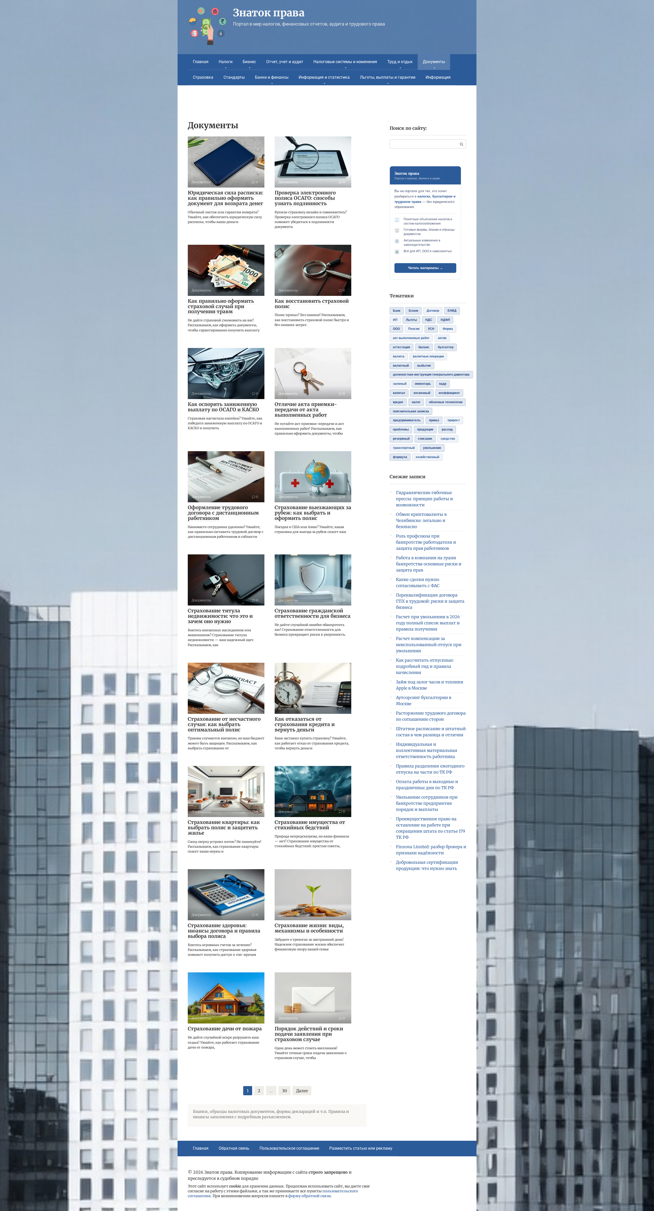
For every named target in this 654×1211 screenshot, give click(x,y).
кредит (398, 402)
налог (416, 402)
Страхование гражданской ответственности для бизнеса (313, 613)
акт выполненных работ (411, 338)
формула (400, 457)
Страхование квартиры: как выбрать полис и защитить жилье (224, 827)
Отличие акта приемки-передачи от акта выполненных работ (306, 409)
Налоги (225, 61)
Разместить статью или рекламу (360, 1148)
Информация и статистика (324, 77)
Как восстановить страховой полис (312, 303)
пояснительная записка (411, 411)
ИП (395, 320)
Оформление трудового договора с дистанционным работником (223, 512)
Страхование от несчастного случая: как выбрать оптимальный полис (224, 724)
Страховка (203, 77)
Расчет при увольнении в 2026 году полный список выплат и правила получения (428, 623)
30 (284, 1090)
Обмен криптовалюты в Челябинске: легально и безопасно (421, 520)
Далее (302, 1090)
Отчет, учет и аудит (284, 61)
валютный (401, 365)
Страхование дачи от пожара (225, 1029)
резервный (401, 438)
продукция (425, 429)
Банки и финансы (271, 77)
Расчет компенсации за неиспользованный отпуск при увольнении (428, 644)
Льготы (411, 320)
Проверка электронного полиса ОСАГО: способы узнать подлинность (305, 198)
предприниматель (407, 420)
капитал (399, 393)
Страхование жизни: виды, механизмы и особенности (309, 928)
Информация (438, 77)
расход (447, 429)
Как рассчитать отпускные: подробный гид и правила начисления (425, 666)
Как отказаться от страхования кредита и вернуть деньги (305, 724)
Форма (448, 329)
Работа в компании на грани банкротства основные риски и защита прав (428, 564)
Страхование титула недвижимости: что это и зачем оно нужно (220, 616)
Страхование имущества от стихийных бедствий (310, 825)
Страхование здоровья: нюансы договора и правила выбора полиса (224, 930)
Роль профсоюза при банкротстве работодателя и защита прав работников (426, 542)
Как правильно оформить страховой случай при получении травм (221, 306)
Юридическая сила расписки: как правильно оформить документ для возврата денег (225, 198)
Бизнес (249, 61)
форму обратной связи (309, 1196)
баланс (423, 347)
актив (442, 338)
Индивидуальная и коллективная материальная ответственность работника (426, 750)
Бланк (413, 310)
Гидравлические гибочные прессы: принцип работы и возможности (424, 498)
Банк (396, 310)
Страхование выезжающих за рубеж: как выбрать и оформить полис (313, 512)
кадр (442, 384)
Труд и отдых (400, 61)
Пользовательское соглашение (289, 1148)
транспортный (404, 448)
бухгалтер (445, 347)
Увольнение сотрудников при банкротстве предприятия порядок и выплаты (427, 803)
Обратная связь (234, 1148)
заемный (399, 384)
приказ (434, 420)
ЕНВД (452, 310)
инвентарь (423, 384)
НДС (428, 320)
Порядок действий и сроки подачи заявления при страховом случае (309, 1034)
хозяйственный (427, 457)
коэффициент (449, 393)
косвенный (422, 393)
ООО (396, 329)
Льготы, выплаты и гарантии (387, 77)
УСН (431, 329)
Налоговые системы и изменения (345, 61)
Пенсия (413, 329)
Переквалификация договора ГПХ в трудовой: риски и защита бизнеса (430, 601)
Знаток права (269, 12)
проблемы (401, 429)
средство (448, 438)
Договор (433, 310)
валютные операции (428, 356)
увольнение (432, 448)
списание (425, 438)
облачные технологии (445, 402)
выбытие (424, 365)
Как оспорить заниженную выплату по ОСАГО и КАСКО (223, 407)
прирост (454, 420)
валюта (398, 356)
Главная (200, 61)
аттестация (401, 347)
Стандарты (234, 77)
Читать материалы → (425, 268)
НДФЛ (445, 320)
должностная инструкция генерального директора (431, 374)
